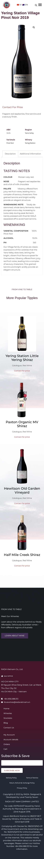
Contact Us (9, 728)
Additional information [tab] (30, 154)
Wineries (8, 713)
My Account (9, 735)
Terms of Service (32, 778)
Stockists (8, 718)
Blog (6, 723)
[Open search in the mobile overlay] (36, 4)
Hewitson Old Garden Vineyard (22, 490)
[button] (40, 5)
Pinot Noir (10, 143)
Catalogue (17, 365)
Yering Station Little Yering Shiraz (22, 358)
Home (6, 708)
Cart (5, 749)
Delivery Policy (11, 778)
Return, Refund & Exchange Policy (22, 783)
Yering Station (30, 143)
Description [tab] (10, 154)
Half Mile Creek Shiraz (22, 555)
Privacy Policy (22, 788)
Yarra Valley (29, 133)
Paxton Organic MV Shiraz (22, 424)
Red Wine (27, 365)
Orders (7, 744)
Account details (11, 739)
